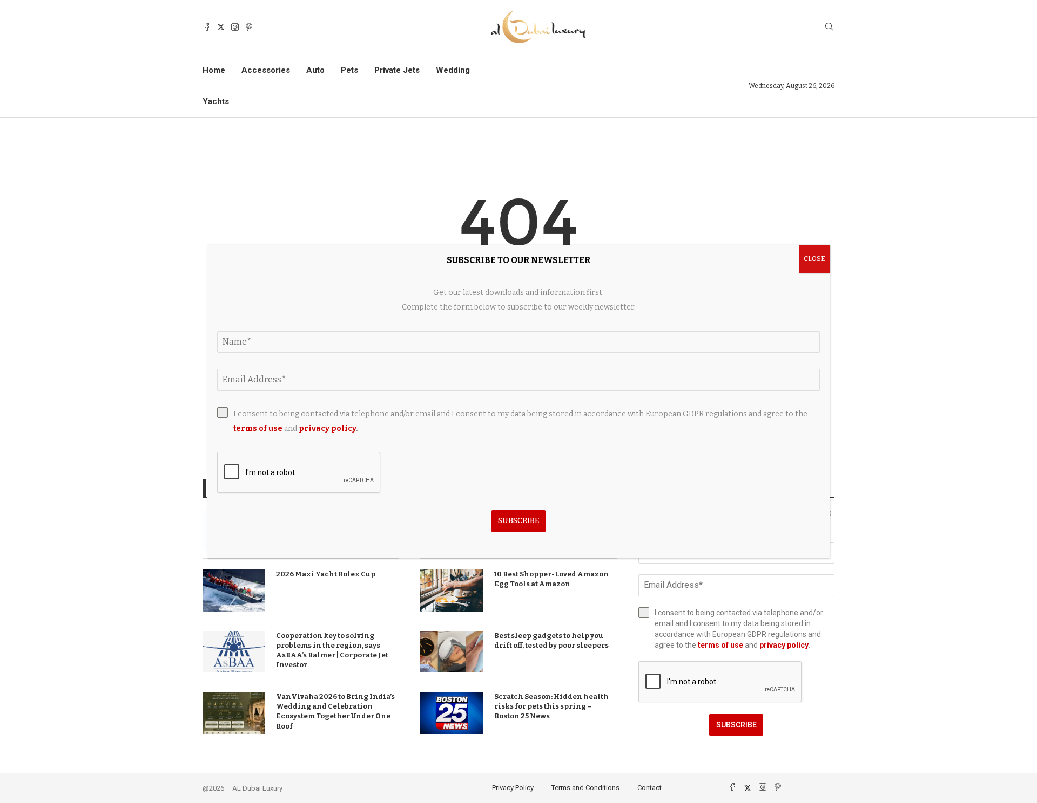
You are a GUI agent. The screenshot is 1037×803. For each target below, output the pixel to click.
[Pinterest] (249, 27)
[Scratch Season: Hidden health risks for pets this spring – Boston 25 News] (451, 713)
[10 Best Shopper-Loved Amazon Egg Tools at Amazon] (451, 590)
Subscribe (736, 724)
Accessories (265, 70)
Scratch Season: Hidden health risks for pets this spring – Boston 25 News (551, 706)
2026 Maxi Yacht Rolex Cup (325, 574)
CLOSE (814, 259)
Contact (649, 788)
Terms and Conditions (585, 788)
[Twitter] (221, 27)
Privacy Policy (513, 788)
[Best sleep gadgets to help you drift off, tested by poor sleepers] (451, 652)
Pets (349, 70)
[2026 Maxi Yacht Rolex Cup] (234, 590)
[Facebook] (207, 27)
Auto (315, 70)
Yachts (216, 101)
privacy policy (783, 645)
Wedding (453, 70)
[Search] (829, 27)
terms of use (720, 645)
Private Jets (397, 70)
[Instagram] (235, 27)
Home (214, 70)
